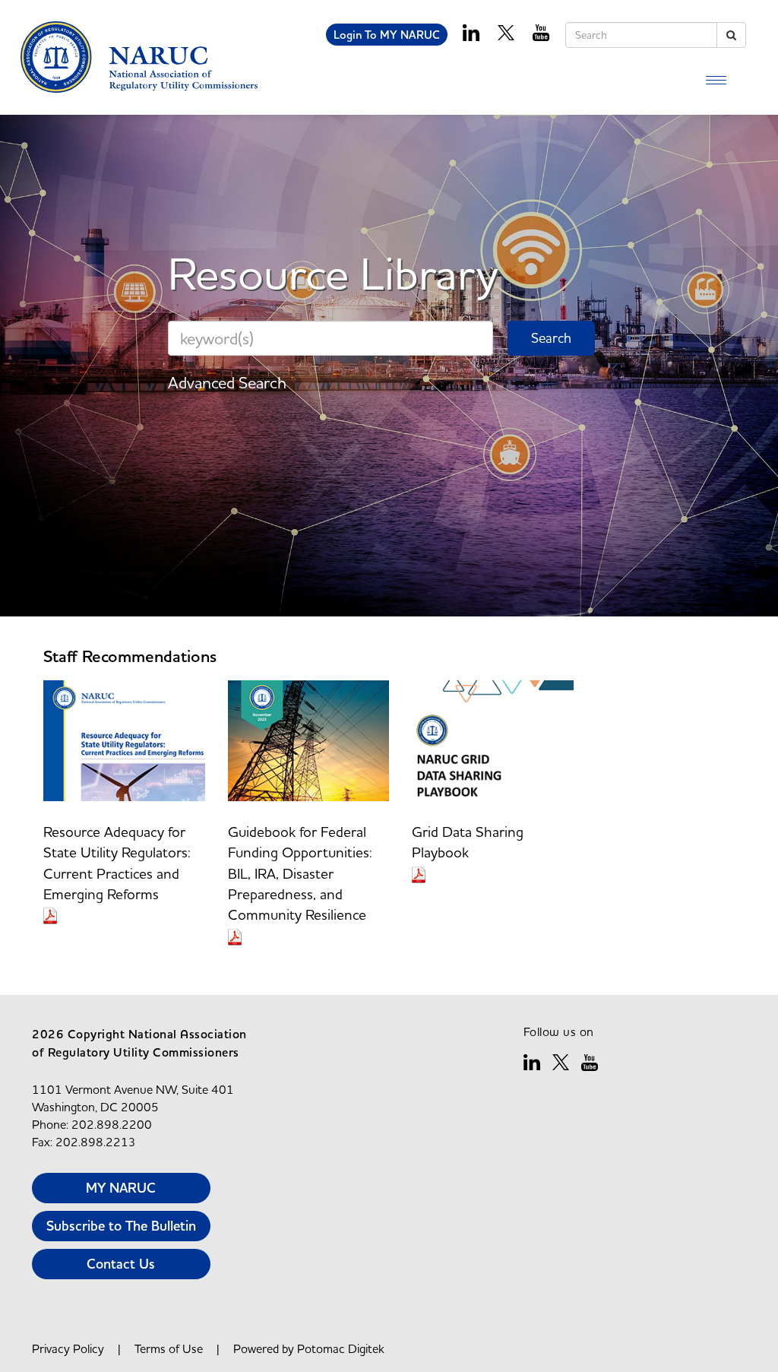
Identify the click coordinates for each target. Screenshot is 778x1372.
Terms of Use (168, 1348)
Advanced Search (227, 382)
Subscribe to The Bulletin (121, 1225)
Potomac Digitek (340, 1348)
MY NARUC (121, 1187)
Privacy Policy (68, 1348)
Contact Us (121, 1263)
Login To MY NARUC (387, 34)
